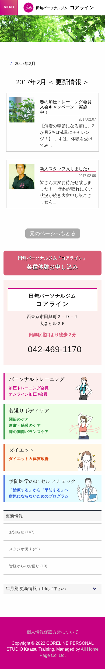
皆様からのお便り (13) (28, 566)
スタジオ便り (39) (24, 549)
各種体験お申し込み (52, 263)
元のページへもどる (53, 233)
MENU (9, 7)
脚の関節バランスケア (29, 431)
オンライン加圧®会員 (28, 394)
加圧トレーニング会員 (29, 388)
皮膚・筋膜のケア (25, 425)
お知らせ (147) (21, 532)
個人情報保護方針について (52, 632)
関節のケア (19, 419)
